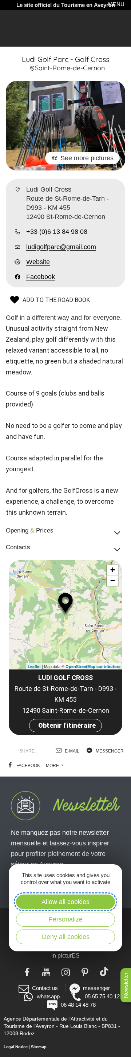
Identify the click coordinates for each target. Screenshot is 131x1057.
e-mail (71, 751)
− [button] (112, 580)
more (53, 765)
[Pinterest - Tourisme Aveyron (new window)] (85, 971)
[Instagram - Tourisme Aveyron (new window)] (66, 971)
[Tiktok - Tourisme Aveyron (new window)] (104, 971)
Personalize (65, 919)
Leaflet (34, 666)
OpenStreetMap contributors (93, 666)
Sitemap (39, 1047)
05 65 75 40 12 (102, 996)
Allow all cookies (65, 901)
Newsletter (126, 985)
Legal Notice (16, 1047)
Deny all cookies (66, 936)
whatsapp (48, 996)
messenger (109, 751)
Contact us (45, 988)
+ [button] (112, 569)
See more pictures (87, 158)
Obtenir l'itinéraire (67, 725)
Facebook (40, 276)
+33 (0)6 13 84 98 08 (56, 231)
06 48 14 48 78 (78, 1005)
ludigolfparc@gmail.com (61, 247)
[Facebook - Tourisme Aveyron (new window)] (27, 971)
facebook (27, 765)
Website (38, 262)
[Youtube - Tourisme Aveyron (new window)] (46, 971)
